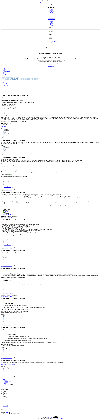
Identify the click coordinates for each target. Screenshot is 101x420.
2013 (53, 2)
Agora (6, 412)
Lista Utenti (7, 71)
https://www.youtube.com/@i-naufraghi (8, 364)
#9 (1, 325)
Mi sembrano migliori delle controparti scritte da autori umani (51, 61)
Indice (4, 68)
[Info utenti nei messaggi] (8, 134)
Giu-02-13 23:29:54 (8, 325)
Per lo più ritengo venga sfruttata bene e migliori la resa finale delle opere (51, 60)
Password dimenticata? (51, 40)
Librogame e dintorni (42, 2)
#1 (1, 97)
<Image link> (3, 126)
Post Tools (5, 91)
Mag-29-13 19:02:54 (8, 154)
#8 (1, 296)
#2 (1, 137)
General (36, 2)
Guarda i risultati (50, 66)
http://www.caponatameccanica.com (7, 206)
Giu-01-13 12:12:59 (8, 266)
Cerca (4, 73)
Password (50, 34)
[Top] (3, 97)
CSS (51, 417)
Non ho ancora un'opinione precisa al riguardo (51, 62)
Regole (4, 72)
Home (30, 2)
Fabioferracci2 (5, 406)
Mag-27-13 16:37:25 (8, 137)
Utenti (4, 70)
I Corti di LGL (49, 2)
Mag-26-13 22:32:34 (8, 97)
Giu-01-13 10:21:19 (8, 248)
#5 (1, 217)
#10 (1, 358)
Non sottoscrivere (8, 92)
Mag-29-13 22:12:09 (8, 190)
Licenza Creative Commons (57, 418)
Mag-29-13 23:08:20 (8, 217)
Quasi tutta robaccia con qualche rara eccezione (51, 57)
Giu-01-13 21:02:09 (8, 296)
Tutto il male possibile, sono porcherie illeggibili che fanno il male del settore (51, 55)
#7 (1, 266)
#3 (1, 154)
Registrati (51, 42)
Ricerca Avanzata (8, 74)
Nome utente (50, 31)
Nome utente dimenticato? (52, 41)
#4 (1, 190)
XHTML (48, 417)
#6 (1, 248)
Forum (33, 2)
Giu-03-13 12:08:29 (8, 358)
